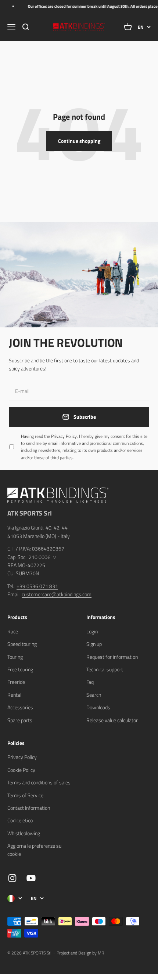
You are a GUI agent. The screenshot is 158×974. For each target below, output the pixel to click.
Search (93, 695)
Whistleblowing (23, 833)
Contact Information (28, 808)
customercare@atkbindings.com (56, 594)
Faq (90, 682)
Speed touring (22, 644)
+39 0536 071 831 (37, 586)
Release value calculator (112, 720)
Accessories (20, 707)
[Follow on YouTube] (31, 878)
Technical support (104, 669)
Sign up (94, 644)
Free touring (20, 669)
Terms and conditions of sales (39, 782)
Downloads (98, 707)
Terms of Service (25, 795)
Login (92, 631)
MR (101, 952)
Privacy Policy (22, 757)
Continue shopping (79, 141)
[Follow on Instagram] (12, 878)
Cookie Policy (21, 770)
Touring (15, 657)
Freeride (16, 682)
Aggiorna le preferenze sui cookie (34, 850)
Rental (14, 695)
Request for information (112, 657)
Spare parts (19, 720)
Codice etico (20, 820)
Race (12, 631)
